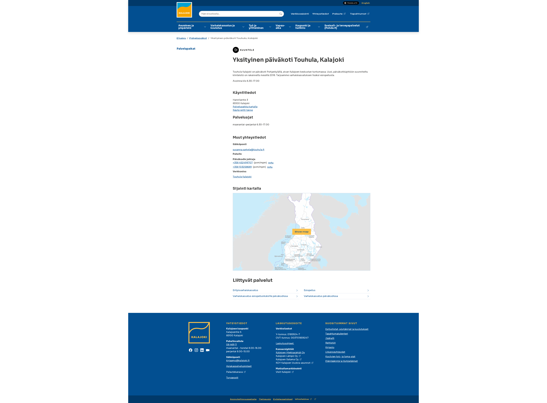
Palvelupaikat (198, 38)
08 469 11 (231, 344)
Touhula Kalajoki (242, 176)
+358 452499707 (243, 162)
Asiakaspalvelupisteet (239, 366)
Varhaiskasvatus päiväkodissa (321, 296)
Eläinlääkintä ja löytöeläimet (341, 361)
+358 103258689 (242, 166)
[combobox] (241, 14)
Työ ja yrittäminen (256, 27)
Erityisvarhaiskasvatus (245, 290)
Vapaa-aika (280, 27)
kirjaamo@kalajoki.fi (238, 360)
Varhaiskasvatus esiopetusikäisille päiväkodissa (260, 296)
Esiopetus (309, 290)
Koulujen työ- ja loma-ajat (340, 356)
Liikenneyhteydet (335, 352)
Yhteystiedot (320, 13)
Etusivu (181, 38)
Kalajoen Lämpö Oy (287, 356)
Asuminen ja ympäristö (186, 27)
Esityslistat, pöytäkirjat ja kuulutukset (346, 329)
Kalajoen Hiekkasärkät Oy (290, 352)
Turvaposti (232, 377)
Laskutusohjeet (285, 343)
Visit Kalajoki (283, 371)
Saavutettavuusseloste (243, 399)
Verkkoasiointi (300, 13)
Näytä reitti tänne (243, 110)
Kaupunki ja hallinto (302, 27)
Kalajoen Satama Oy (287, 359)
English (366, 3)
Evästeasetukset (283, 399)
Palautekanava (234, 371)
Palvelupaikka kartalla (245, 106)
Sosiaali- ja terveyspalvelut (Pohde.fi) (342, 27)
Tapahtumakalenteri (336, 333)
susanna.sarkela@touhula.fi (248, 149)
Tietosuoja (265, 399)
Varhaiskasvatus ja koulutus (223, 27)
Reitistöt (330, 342)
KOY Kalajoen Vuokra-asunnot (293, 362)
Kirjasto (329, 347)
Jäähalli (329, 338)
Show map (302, 231)
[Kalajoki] (184, 10)
